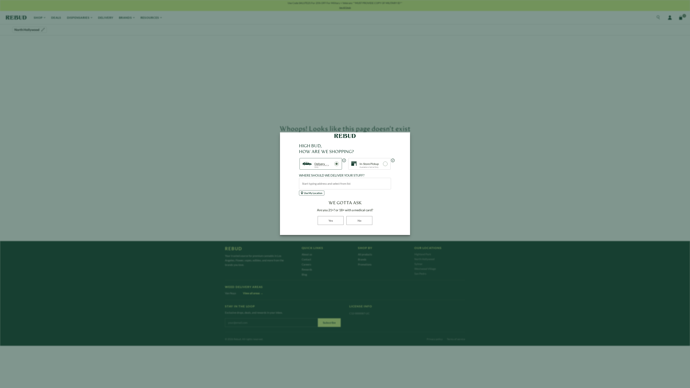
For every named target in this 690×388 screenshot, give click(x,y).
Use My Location (313, 193)
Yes (336, 220)
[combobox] (345, 183)
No (359, 220)
